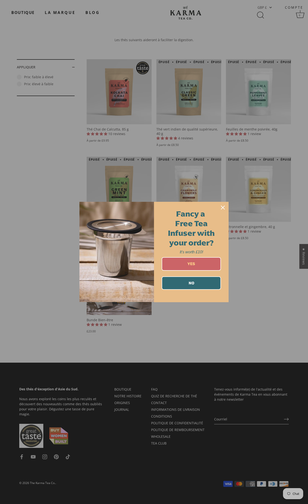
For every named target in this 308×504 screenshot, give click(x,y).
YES (191, 264)
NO (191, 283)
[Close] (223, 207)
